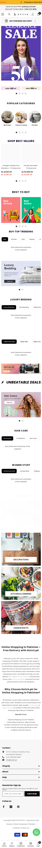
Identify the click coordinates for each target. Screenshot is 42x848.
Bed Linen (7, 125)
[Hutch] (10, 88)
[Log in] (33, 14)
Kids (23, 239)
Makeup (37, 471)
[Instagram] (11, 807)
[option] (7, 118)
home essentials (18, 679)
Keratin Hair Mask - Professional (31, 166)
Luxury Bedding (8, 307)
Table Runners (9, 341)
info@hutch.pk (11, 760)
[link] (18, 21)
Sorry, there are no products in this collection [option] (21, 248)
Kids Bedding (24, 307)
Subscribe (32, 794)
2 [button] (19, 132)
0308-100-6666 (30, 9)
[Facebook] (3, 807)
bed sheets (33, 705)
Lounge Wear (24, 471)
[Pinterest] (18, 807)
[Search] (9, 14)
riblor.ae (26, 828)
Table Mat (24, 341)
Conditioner (20, 438)
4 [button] (25, 132)
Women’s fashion (22, 676)
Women (14, 239)
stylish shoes (7, 708)
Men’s (11, 676)
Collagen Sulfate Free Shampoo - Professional (10, 166)
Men (4, 239)
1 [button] (16, 132)
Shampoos (7, 438)
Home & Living (21, 125)
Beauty (32, 239)
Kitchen (35, 125)
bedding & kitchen (29, 6)
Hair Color (33, 438)
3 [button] (22, 132)
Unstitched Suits (9, 471)
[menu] (2, 14)
